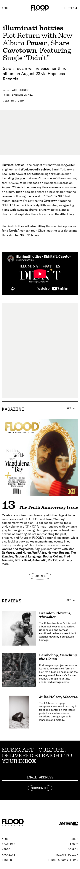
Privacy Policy (66, 854)
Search (73, 849)
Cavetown (50, 201)
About (74, 844)
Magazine (40, 409)
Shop (74, 839)
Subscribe (40, 788)
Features (8, 844)
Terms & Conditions (63, 860)
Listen (7, 860)
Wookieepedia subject (36, 169)
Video (6, 849)
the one (20, 178)
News (5, 839)
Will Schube (20, 90)
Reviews (40, 601)
